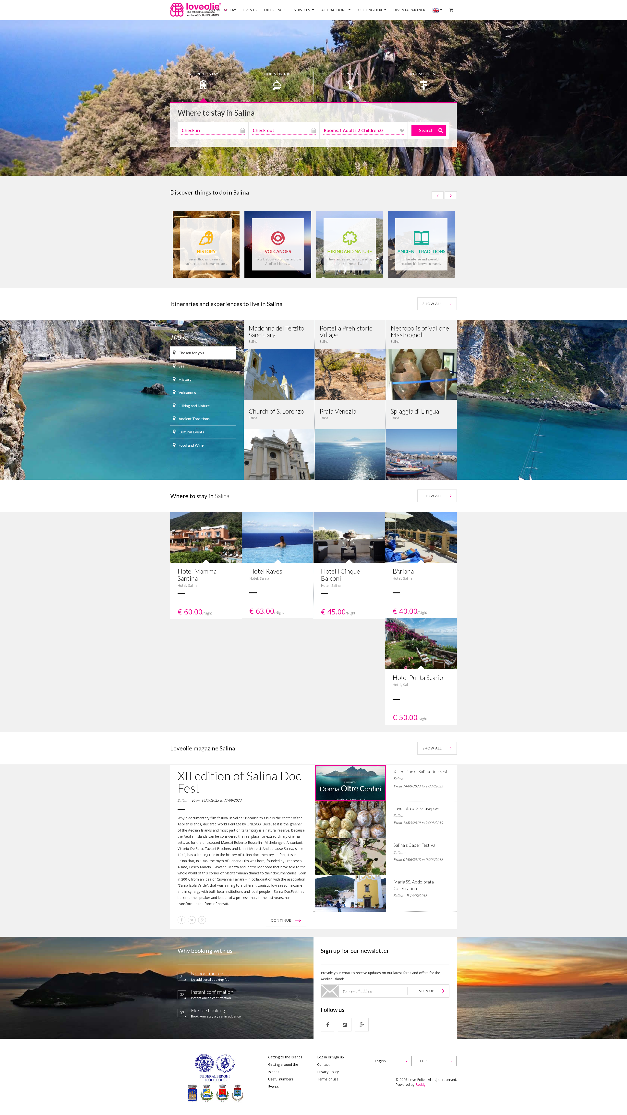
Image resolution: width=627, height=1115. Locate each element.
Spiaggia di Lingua (415, 411)
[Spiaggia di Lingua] (421, 454)
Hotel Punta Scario (418, 677)
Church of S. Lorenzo (276, 411)
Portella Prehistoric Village (346, 331)
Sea (181, 366)
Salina (192, 585)
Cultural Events (191, 431)
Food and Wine (191, 445)
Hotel (182, 585)
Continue (281, 920)
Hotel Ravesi (266, 571)
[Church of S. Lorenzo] (279, 454)
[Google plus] (362, 1024)
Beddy (420, 1084)
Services (321, 10)
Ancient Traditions (194, 418)
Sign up (426, 991)
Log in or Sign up (330, 1057)
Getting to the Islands (285, 1057)
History (185, 379)
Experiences (297, 10)
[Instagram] (344, 1024)
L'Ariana (403, 571)
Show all (432, 304)
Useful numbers (280, 1079)
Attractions (350, 10)
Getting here (382, 10)
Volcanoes (187, 392)
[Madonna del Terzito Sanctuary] (279, 374)
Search (426, 130)
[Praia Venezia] (350, 454)
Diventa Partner (418, 10)
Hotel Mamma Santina (197, 574)
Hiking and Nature (194, 405)
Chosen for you (191, 352)
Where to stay (251, 10)
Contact (323, 1064)
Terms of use (327, 1079)
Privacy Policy (328, 1071)
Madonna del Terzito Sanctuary (276, 331)
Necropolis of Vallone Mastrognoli (420, 331)
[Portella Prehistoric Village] (350, 374)
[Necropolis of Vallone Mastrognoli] (421, 374)
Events (275, 10)
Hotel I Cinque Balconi (340, 574)
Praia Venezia (338, 411)
